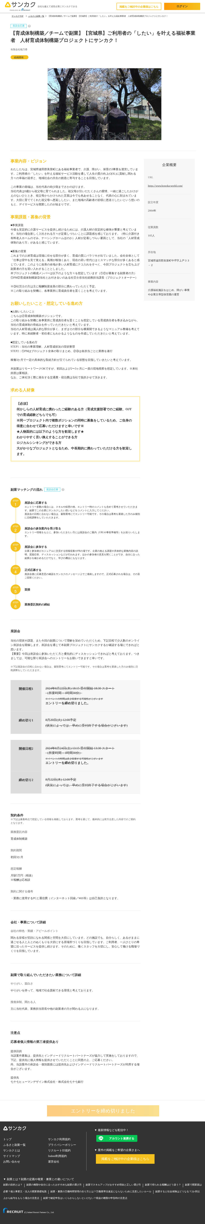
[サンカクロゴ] (44, 1129)
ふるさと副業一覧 (14, 1144)
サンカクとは (11, 1150)
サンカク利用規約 (59, 1139)
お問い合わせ (11, 1161)
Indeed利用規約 (57, 1156)
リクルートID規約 (59, 1150)
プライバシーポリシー (62, 1144)
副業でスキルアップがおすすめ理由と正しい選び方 (113, 1184)
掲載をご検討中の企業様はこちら (139, 6)
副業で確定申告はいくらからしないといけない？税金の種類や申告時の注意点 (85, 1198)
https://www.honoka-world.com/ (165, 185)
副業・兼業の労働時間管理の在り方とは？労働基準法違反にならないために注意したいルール (100, 1191)
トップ (7, 1139)
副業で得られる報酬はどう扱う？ (163, 1184)
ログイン (182, 6)
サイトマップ (11, 1156)
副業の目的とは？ (12, 1184)
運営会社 (53, 1161)
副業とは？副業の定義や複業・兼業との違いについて (40, 1179)
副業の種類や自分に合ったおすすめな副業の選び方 (54, 1184)
